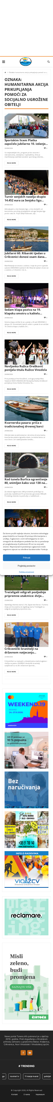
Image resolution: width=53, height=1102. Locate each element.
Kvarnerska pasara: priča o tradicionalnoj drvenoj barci (24, 424)
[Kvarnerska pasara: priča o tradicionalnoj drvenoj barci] (26, 408)
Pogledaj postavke (26, 566)
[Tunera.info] (25, 61)
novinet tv (11, 1076)
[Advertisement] (26, 28)
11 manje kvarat (28, 1076)
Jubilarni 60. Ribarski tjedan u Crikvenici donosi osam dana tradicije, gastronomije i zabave (26, 255)
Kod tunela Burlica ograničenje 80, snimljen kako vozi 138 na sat (26, 481)
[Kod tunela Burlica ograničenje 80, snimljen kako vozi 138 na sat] (26, 465)
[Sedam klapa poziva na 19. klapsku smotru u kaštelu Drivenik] (26, 295)
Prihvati (26, 557)
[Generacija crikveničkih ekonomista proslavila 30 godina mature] (26, 521)
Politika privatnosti (26, 572)
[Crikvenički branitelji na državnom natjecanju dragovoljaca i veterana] (26, 634)
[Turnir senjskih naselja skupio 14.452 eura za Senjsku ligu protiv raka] (26, 182)
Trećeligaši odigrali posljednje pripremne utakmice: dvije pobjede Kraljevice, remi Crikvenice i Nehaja (25, 594)
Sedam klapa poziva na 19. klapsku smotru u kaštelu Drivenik (23, 311)
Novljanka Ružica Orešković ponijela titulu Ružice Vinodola (26, 368)
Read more (11, 163)
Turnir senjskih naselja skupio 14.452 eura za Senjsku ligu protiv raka (25, 198)
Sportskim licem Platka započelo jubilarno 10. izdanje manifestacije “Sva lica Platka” (25, 142)
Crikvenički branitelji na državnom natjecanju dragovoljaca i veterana (21, 650)
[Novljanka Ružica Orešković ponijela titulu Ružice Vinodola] (26, 352)
